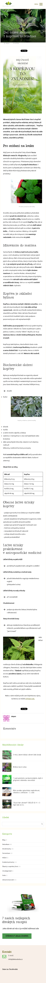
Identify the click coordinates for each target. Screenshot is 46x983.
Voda (4, 875)
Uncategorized (7, 871)
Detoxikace (5, 844)
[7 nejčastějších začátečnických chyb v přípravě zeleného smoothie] (6, 779)
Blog (3, 840)
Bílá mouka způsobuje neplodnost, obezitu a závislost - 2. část (26, 792)
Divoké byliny (6, 849)
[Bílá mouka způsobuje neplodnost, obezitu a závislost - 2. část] (6, 791)
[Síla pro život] (8, 4)
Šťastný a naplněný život (10, 866)
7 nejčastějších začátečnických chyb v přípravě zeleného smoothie (28, 779)
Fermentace (6, 853)
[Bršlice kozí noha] (6, 767)
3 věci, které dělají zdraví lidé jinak (27, 755)
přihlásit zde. (30, 699)
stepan (7, 43)
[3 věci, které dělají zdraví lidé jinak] (6, 754)
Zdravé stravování (8, 880)
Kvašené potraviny (8, 862)
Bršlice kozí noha (20, 767)
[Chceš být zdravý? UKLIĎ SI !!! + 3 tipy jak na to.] (6, 803)
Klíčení (4, 858)
